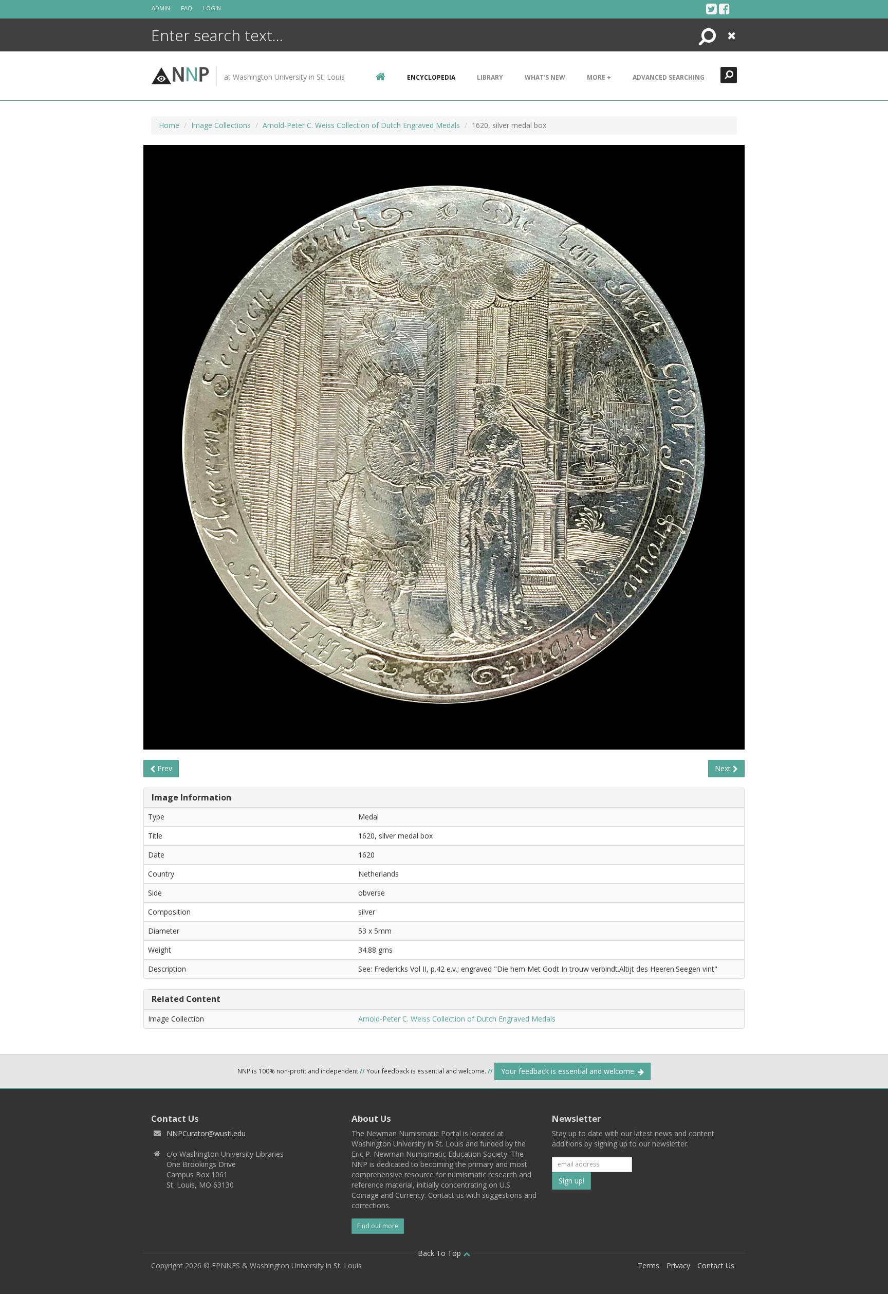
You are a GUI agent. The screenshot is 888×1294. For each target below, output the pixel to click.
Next (724, 768)
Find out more (377, 1226)
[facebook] (724, 9)
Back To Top (440, 1253)
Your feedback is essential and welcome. (569, 1071)
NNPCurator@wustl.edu (206, 1133)
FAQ (186, 8)
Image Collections (221, 125)
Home (169, 125)
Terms (648, 1265)
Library (490, 77)
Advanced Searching (669, 77)
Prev (163, 768)
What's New (545, 77)
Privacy (678, 1265)
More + (599, 77)
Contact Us (715, 1265)
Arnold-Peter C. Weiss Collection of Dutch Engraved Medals (361, 125)
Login (212, 8)
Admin (161, 8)
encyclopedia (431, 77)
